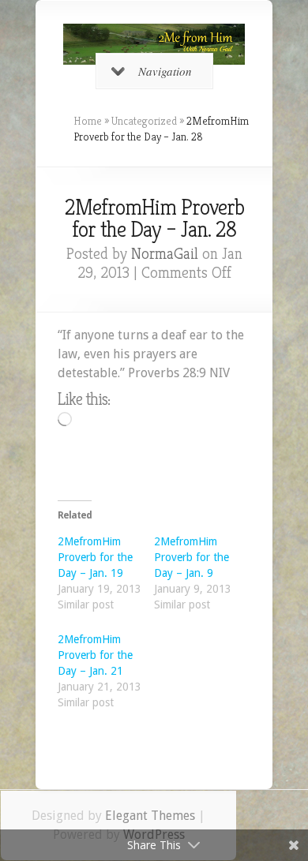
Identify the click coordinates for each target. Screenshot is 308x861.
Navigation (165, 71)
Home (87, 121)
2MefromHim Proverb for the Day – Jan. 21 (95, 655)
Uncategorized (144, 121)
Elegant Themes (150, 815)
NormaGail (164, 254)
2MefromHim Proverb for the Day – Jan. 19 (95, 557)
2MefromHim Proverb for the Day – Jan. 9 (191, 557)
